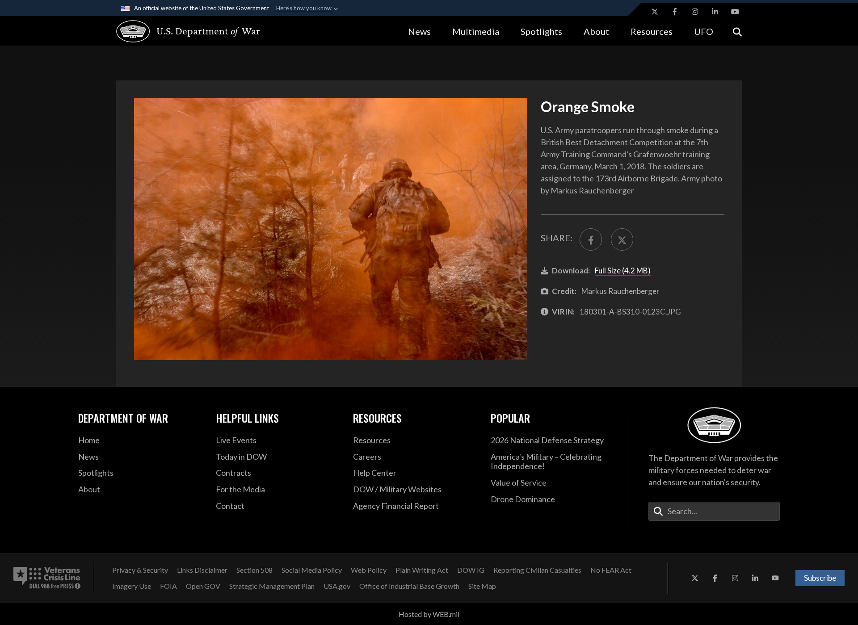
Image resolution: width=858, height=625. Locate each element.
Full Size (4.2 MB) (623, 270)
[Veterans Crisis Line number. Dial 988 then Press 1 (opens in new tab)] (46, 578)
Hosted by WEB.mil (429, 614)
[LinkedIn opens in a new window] (715, 11)
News (419, 31)
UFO (703, 31)
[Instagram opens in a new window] (695, 11)
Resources (652, 31)
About (596, 31)
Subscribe (820, 578)
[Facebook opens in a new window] (674, 11)
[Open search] (737, 31)
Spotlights (541, 31)
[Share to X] (622, 239)
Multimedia (475, 31)
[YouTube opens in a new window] (735, 11)
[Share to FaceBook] (591, 239)
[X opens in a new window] (654, 11)
